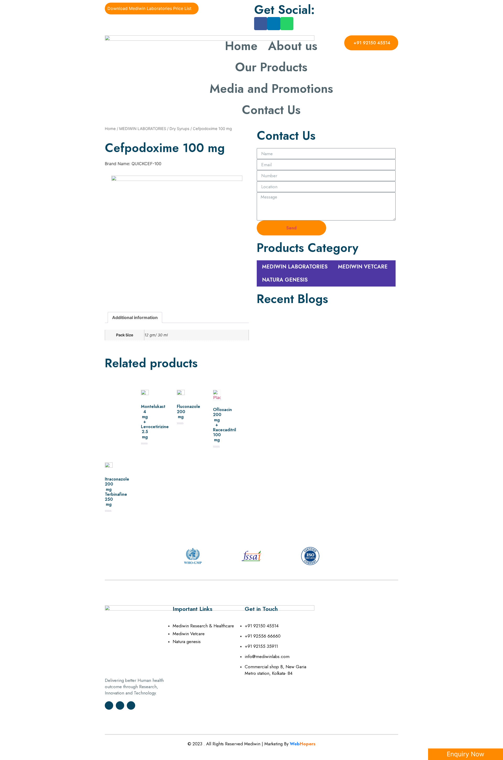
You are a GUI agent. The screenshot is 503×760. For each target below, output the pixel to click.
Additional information (135, 317)
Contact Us (271, 109)
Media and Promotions (271, 88)
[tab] (135, 317)
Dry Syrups (179, 128)
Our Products (271, 67)
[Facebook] (260, 23)
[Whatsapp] (286, 23)
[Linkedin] (273, 23)
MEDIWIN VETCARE (362, 267)
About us (292, 46)
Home (241, 46)
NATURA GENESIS (285, 280)
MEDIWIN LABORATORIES (142, 128)
